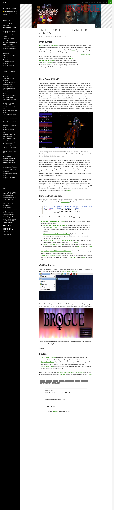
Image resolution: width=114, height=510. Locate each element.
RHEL (5, 229)
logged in (55, 411)
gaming (56, 381)
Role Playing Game (46, 383)
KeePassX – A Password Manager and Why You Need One (9, 131)
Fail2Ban (10, 199)
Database (7, 195)
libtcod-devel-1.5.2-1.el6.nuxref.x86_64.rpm (56, 234)
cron (4, 195)
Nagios (5, 217)
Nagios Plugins (7, 219)
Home (81, 2)
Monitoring (7, 214)
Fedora (5, 202)
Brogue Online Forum (47, 362)
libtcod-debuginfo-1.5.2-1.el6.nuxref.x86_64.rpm (57, 240)
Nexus (4, 220)
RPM (59, 383)
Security (9, 232)
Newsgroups (13, 219)
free (4, 205)
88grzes (63, 374)
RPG (54, 383)
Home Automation (7, 209)
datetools (9, 197)
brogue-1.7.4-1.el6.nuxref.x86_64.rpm (53, 221)
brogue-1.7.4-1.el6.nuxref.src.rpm (51, 255)
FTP (6, 205)
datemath (5, 197)
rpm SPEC (80, 246)
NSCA (9, 220)
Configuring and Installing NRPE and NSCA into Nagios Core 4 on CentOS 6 (9, 147)
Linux (61, 381)
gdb (76, 242)
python (11, 222)
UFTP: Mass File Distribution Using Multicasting (58, 391)
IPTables (14, 209)
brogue (43, 381)
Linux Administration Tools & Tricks (55, 398)
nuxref (5, 2)
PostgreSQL (6, 222)
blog (7, 193)
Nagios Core (11, 217)
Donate (105, 2)
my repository (65, 202)
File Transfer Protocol (7, 203)
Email (4, 199)
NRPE (7, 220)
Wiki (52, 60)
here (90, 374)
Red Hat (78, 381)
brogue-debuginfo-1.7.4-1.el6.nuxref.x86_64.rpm (56, 251)
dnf (15, 197)
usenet (9, 234)
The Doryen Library (55, 227)
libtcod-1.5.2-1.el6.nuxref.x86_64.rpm (55, 225)
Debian (12, 197)
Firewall (13, 203)
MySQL (12, 214)
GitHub (99, 2)
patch (90, 246)
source (68, 190)
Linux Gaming (43, 27)
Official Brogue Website (69, 271)
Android (4, 193)
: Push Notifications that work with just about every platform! (10, 13)
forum (73, 50)
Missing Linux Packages (55, 27)
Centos (49, 381)
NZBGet (13, 220)
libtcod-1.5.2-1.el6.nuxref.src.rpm (53, 244)
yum (12, 234)
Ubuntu (4, 234)
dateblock (11, 195)
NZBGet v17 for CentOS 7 (9, 82)
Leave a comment (62, 36)
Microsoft (10, 212)
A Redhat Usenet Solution (9, 38)
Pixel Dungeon (47, 62)
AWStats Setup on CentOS (9, 55)
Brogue (41, 45)
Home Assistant (7, 207)
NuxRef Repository (90, 2)
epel (6, 199)
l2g (53, 36)
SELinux (14, 232)
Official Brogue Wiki (47, 366)
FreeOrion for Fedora (8, 69)
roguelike (55, 45)
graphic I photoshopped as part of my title (71, 372)
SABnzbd (5, 232)
